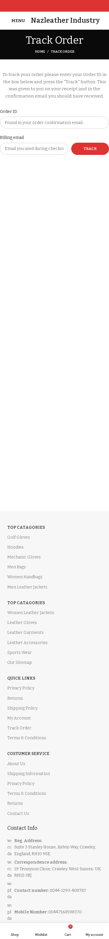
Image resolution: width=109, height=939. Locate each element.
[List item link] (54, 890)
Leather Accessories (27, 642)
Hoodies (15, 547)
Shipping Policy (22, 708)
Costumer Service (28, 753)
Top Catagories (26, 527)
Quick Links (21, 678)
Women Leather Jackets (30, 612)
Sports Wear (19, 652)
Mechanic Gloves (24, 557)
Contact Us (18, 813)
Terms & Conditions (26, 737)
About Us (16, 763)
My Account (19, 718)
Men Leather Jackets (27, 587)
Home (40, 52)
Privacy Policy (20, 688)
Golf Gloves (18, 537)
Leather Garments (25, 632)
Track (90, 148)
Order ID (8, 111)
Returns (15, 698)
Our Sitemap (19, 662)
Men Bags (16, 567)
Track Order (19, 728)
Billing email (12, 137)
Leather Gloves (22, 622)
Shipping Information (28, 773)
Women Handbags (24, 576)
